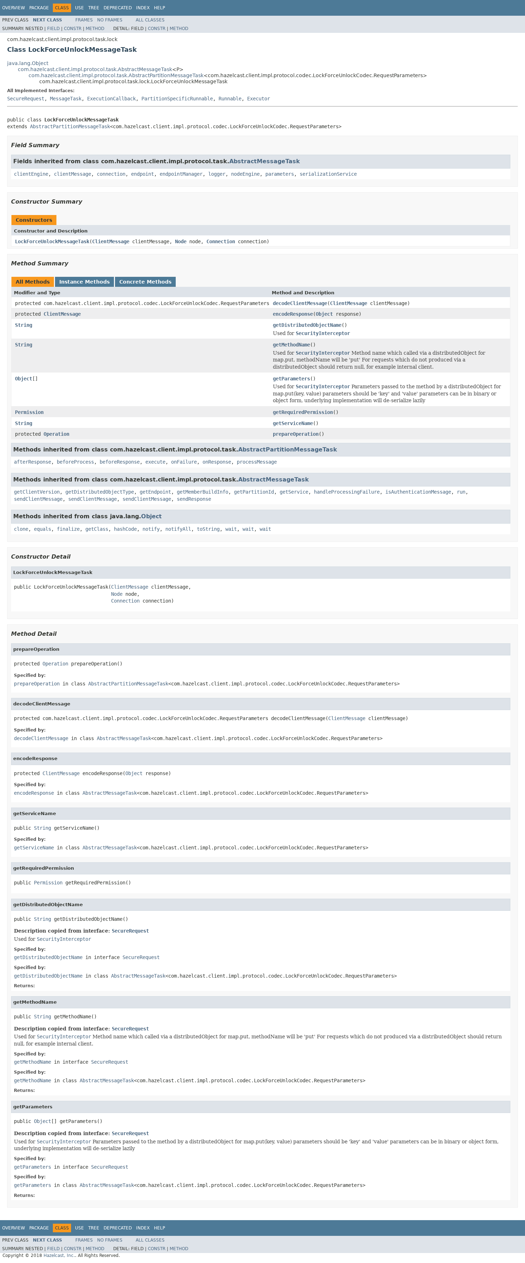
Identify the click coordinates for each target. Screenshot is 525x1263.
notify (151, 529)
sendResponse (194, 499)
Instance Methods (84, 282)
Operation (56, 434)
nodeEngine (245, 174)
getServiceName (293, 423)
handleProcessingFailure (347, 492)
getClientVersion (37, 492)
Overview (13, 7)
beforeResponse (120, 462)
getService (294, 492)
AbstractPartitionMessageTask (70, 126)
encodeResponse (293, 314)
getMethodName (291, 345)
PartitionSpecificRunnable (177, 98)
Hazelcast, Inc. (59, 1255)
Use (79, 7)
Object (324, 314)
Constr (72, 28)
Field (53, 28)
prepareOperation (296, 434)
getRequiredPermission (303, 412)
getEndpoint (155, 492)
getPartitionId (254, 492)
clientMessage (72, 174)
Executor (258, 98)
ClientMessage (110, 241)
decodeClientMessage (300, 303)
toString (208, 529)
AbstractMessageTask (264, 161)
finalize (68, 529)
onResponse (216, 462)
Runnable (230, 98)
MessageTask (65, 98)
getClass (96, 529)
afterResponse (32, 462)
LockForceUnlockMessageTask (52, 241)
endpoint (142, 174)
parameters (279, 174)
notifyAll (178, 529)
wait (231, 529)
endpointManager (181, 174)
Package (39, 7)
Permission (29, 412)
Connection (220, 241)
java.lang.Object (27, 63)
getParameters (291, 378)
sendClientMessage (38, 499)
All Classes (150, 20)
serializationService (328, 174)
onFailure (184, 462)
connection (111, 174)
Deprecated (118, 7)
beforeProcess (75, 462)
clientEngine (31, 174)
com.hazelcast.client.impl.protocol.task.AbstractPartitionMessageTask (116, 75)
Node (180, 241)
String (23, 325)
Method (95, 28)
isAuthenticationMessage (418, 492)
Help (159, 7)
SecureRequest (25, 98)
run (461, 492)
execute (155, 462)
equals (42, 529)
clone (21, 529)
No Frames (109, 20)
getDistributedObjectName (307, 325)
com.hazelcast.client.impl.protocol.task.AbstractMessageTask (95, 69)
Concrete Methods (145, 282)
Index (143, 7)
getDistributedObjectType (99, 492)
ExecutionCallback (111, 98)
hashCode (125, 529)
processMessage (257, 462)
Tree (93, 7)
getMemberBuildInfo (202, 492)
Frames (84, 20)
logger (216, 174)
